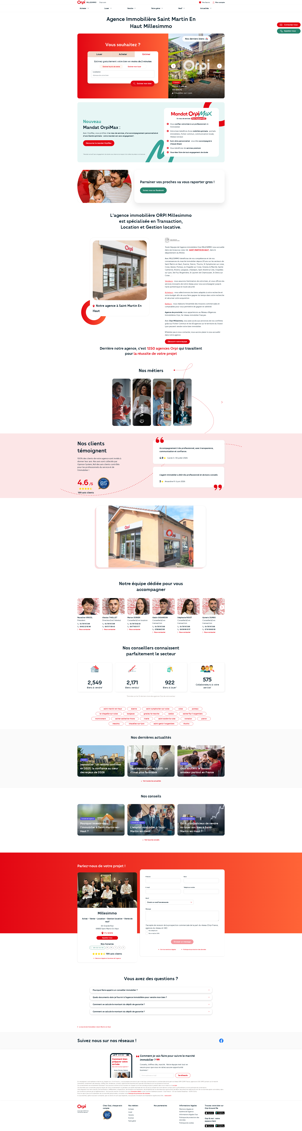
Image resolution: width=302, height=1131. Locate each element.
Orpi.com (102, 2)
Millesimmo (91, 2)
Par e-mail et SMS (154, 933)
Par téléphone (153, 930)
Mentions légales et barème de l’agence (186, 1110)
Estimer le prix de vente (111, 67)
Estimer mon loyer (134, 67)
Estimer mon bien (144, 84)
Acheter (131, 1109)
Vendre (131, 1115)
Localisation (97, 72)
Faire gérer (132, 1121)
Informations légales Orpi (188, 1114)
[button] (97, 947)
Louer (130, 1112)
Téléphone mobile (189, 887)
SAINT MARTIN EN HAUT (199, 250)
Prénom (148, 876)
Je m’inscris (183, 1075)
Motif (147, 898)
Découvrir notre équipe (177, 342)
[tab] (99, 54)
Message (148, 909)
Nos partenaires (160, 1106)
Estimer (131, 1118)
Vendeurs (169, 281)
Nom (185, 876)
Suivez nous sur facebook (153, 190)
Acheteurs (169, 292)
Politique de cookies (186, 1123)
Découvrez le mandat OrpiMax (98, 143)
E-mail (148, 887)
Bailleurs (168, 304)
